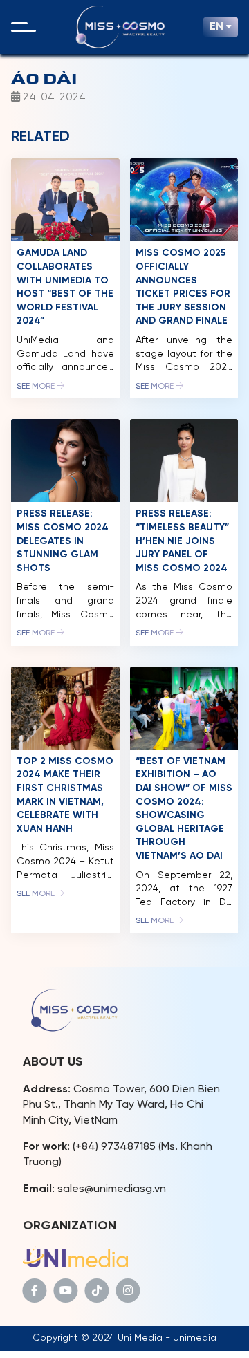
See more (37, 386)
